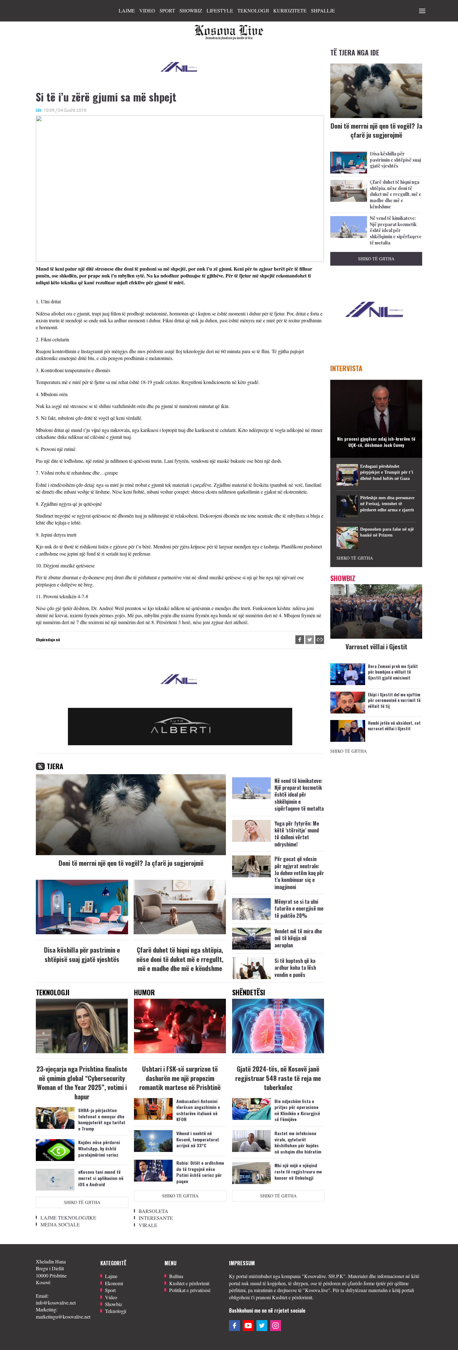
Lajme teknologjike (68, 1217)
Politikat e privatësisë (190, 1290)
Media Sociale (60, 1224)
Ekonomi (114, 1283)
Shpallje (323, 10)
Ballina (176, 1276)
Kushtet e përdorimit (189, 1283)
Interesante (156, 1218)
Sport (167, 10)
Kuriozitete (290, 10)
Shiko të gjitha (82, 1202)
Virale (148, 1225)
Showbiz (190, 10)
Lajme (127, 10)
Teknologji (253, 10)
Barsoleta (153, 1211)
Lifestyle (220, 10)
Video (147, 10)
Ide (39, 110)
